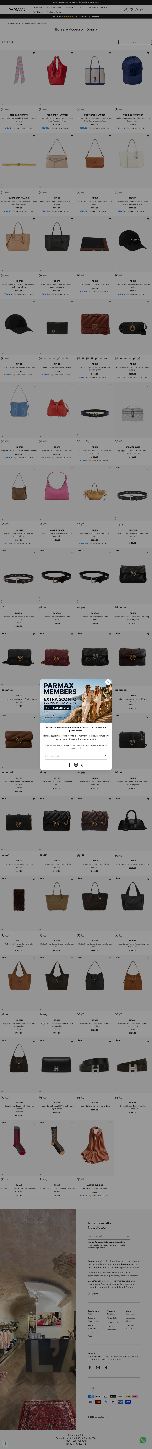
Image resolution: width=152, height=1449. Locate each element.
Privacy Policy (90, 745)
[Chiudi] (108, 682)
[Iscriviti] (103, 756)
